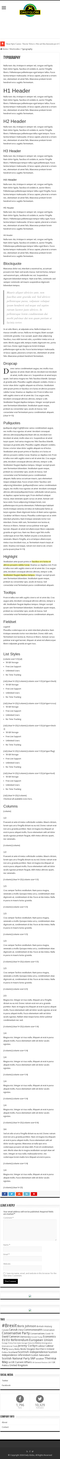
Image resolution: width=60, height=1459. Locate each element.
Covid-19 (49, 1333)
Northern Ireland (45, 1349)
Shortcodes (15, 49)
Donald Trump (36, 1337)
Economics (49, 1336)
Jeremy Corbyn (27, 1345)
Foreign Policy (7, 1343)
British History (44, 1326)
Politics (5, 1352)
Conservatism (49, 1330)
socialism (40, 1358)
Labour (41, 1346)
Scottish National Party (16, 1358)
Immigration (47, 1343)
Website (6, 1264)
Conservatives (37, 1333)
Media (17, 1349)
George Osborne (28, 1343)
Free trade (17, 1343)
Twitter (5, 1380)
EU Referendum (17, 1340)
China (20, 1330)
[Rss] (27, 1451)
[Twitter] (32, 1451)
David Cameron (11, 1336)
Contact (5, 1427)
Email (6, 1254)
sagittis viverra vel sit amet (34, 597)
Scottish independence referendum (29, 1353)
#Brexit (9, 1325)
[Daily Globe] (30, 9)
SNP (32, 1358)
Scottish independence (33, 1352)
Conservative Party (16, 1333)
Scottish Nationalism (40, 1355)
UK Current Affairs (21, 1362)
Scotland (13, 1352)
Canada (5, 1330)
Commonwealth (33, 1329)
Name (6, 1245)
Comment (8, 1218)
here (30, 799)
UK (9, 1362)
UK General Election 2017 (42, 1363)
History (38, 1343)
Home (5, 49)
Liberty (11, 1349)
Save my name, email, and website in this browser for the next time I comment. (29, 1274)
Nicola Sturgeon (27, 1349)
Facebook (6, 1385)
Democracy (25, 1337)
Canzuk (13, 1329)
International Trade (10, 1346)
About (4, 1422)
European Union (41, 1340)
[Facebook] (30, 1451)
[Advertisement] (30, 27)
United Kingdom (18, 1365)
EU (4, 1340)
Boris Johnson (26, 1326)
